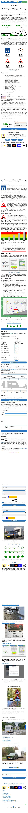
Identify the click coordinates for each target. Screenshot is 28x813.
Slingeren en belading (7, 741)
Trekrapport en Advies (7, 797)
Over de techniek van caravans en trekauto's (11, 743)
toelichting (14, 250)
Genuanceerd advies (7, 643)
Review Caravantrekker (14, 544)
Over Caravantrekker (7, 798)
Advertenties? (5, 663)
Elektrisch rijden (6, 793)
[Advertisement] (14, 163)
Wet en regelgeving (6, 738)
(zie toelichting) (13, 333)
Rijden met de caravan (7, 740)
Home (4, 790)
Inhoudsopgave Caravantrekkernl (9, 800)
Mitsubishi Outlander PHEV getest (10, 605)
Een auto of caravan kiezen (8, 737)
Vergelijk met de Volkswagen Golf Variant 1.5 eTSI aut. (14, 502)
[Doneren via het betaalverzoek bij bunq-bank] (14, 146)
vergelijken (3, 442)
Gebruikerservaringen (7, 796)
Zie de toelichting (14, 70)
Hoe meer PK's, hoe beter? (8, 623)
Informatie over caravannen (8, 792)
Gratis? (14, 562)
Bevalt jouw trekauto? (14, 525)
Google (13, 559)
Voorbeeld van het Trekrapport (14, 272)
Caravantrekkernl (14, 767)
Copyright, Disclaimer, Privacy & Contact (10, 801)
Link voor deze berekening (14, 451)
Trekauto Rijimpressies (7, 794)
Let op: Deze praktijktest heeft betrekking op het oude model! (13, 621)
